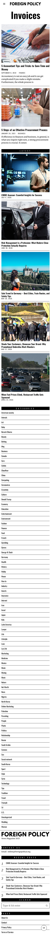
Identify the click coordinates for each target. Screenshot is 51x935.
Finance (22, 73)
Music (3, 677)
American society (7, 412)
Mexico (3, 663)
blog (2, 446)
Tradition (4, 793)
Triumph (4, 802)
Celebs (3, 465)
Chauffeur (4, 470)
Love (3, 643)
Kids (2, 619)
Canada (4, 455)
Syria (3, 778)
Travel (3, 797)
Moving (3, 672)
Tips (2, 788)
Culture (4, 494)
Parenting (4, 715)
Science (4, 749)
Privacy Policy (6, 927)
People (3, 720)
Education (4, 508)
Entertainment (6, 513)
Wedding (4, 821)
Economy (4, 504)
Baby (3, 427)
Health (3, 561)
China (3, 475)
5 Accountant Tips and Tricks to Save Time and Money (25, 67)
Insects (3, 590)
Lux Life (4, 648)
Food (3, 533)
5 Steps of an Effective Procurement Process (24, 130)
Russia (3, 740)
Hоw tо (3, 581)
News (3, 691)
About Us (4, 917)
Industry (4, 585)
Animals (4, 417)
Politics (4, 730)
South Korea (5, 764)
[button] (47, 905)
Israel (3, 610)
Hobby (3, 571)
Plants (3, 725)
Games (3, 547)
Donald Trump (6, 499)
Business (21, 133)
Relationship (5, 735)
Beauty (3, 436)
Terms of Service (7, 932)
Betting (4, 441)
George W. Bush (6, 552)
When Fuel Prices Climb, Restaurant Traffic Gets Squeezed (22, 396)
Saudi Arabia (5, 744)
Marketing (5, 653)
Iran (2, 605)
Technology (5, 783)
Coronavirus (5, 484)
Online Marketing (7, 706)
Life (2, 634)
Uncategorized (6, 817)
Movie (3, 667)
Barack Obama (6, 431)
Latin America (6, 624)
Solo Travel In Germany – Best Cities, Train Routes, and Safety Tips (25, 295)
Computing (5, 480)
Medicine (4, 658)
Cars (3, 460)
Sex (2, 754)
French (3, 537)
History (4, 566)
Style (3, 773)
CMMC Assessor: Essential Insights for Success (21, 195)
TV (2, 807)
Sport (3, 768)
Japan (3, 614)
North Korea (5, 701)
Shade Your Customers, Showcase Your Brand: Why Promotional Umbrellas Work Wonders (23, 345)
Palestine (4, 711)
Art (2, 422)
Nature (3, 682)
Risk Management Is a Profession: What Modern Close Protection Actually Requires (24, 244)
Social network (6, 759)
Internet (4, 600)
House (3, 576)
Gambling (4, 542)
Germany (4, 557)
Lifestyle (4, 638)
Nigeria (4, 696)
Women (4, 826)
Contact (4, 922)
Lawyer (4, 629)
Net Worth (5, 687)
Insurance (4, 595)
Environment (5, 518)
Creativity (4, 489)
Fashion (4, 523)
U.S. (2, 812)
